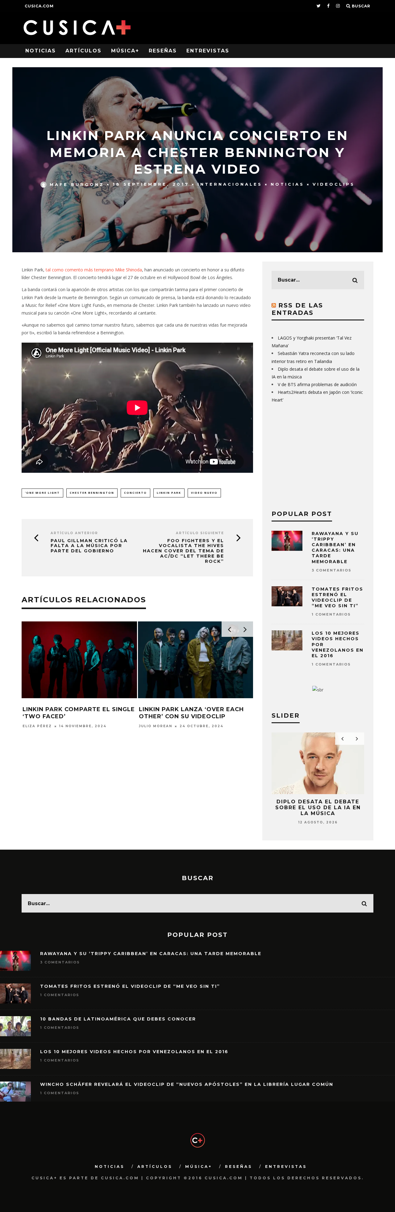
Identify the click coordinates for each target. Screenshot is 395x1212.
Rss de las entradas (297, 309)
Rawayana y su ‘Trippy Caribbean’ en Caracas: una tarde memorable (335, 547)
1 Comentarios (331, 614)
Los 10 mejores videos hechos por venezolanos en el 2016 (134, 1051)
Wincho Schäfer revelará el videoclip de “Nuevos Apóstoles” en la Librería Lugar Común (186, 1084)
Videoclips (334, 184)
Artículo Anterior (74, 533)
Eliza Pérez (37, 726)
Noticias (40, 51)
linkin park (169, 493)
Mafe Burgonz (77, 184)
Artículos (83, 51)
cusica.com (39, 6)
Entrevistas (207, 51)
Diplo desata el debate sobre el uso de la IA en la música (318, 807)
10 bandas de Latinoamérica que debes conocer (118, 1019)
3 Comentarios (331, 570)
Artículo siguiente (200, 533)
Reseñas (163, 51)
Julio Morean (155, 726)
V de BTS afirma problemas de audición (317, 384)
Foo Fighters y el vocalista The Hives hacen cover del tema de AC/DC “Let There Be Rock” (183, 551)
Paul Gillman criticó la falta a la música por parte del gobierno (89, 546)
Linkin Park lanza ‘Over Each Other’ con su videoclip (191, 713)
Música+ (125, 51)
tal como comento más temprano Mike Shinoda (94, 270)
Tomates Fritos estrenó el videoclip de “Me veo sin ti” (337, 597)
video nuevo (204, 493)
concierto (135, 493)
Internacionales (230, 184)
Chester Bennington (92, 493)
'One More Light (42, 493)
